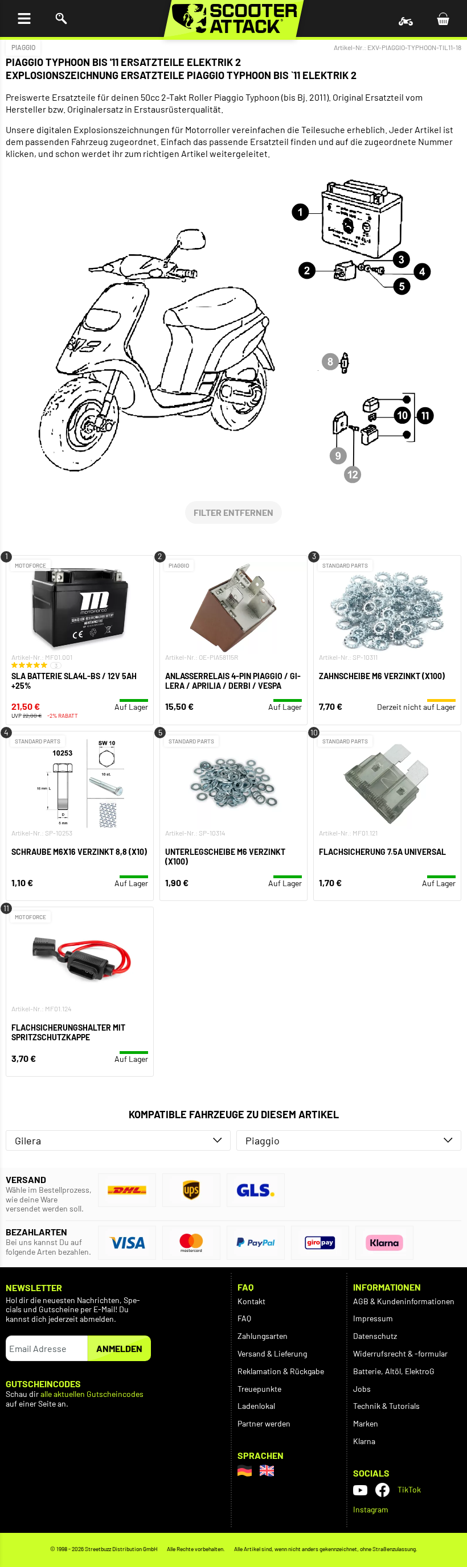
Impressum (373, 1318)
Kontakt (251, 1301)
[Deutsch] (244, 1471)
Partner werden (263, 1423)
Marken (365, 1423)
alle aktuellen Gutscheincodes (92, 1394)
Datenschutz (375, 1336)
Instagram (370, 1509)
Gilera (28, 1140)
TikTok (409, 1489)
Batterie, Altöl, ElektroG (394, 1371)
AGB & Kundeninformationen (403, 1301)
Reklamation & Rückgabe (280, 1371)
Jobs (362, 1389)
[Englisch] (267, 1471)
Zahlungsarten (262, 1336)
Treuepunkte (259, 1389)
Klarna (364, 1441)
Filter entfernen (233, 512)
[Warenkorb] (442, 18)
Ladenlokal (256, 1406)
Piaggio (23, 47)
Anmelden (119, 1348)
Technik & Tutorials (386, 1406)
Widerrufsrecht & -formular (400, 1353)
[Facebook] (382, 1490)
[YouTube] (360, 1490)
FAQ (244, 1318)
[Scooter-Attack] (233, 18)
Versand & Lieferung (272, 1353)
